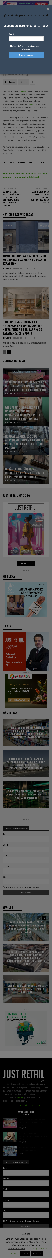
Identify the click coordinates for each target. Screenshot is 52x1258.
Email (11, 34)
